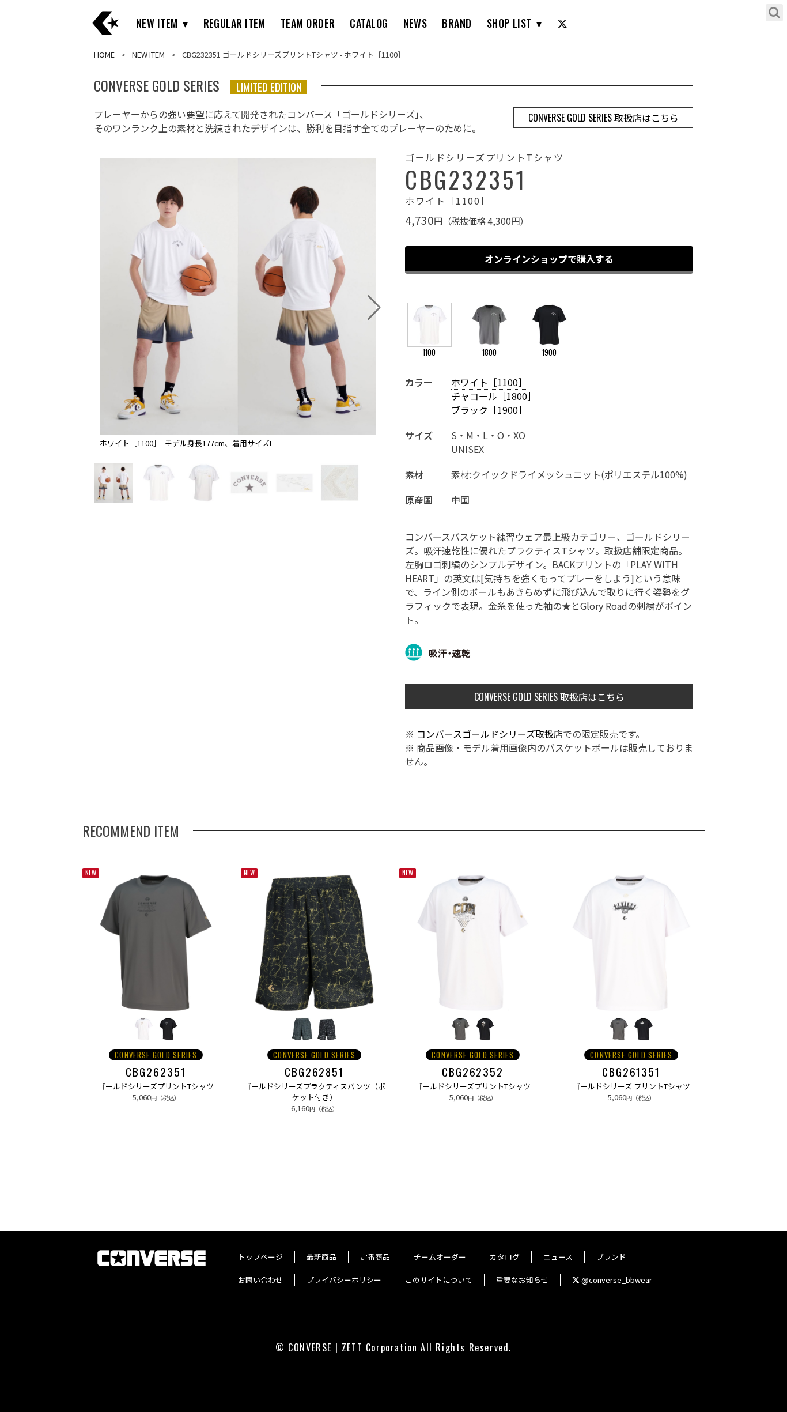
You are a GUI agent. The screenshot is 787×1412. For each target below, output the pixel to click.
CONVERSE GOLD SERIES (156, 1054)
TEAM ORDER (308, 23)
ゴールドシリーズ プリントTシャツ (631, 1086)
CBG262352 (473, 1072)
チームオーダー (440, 1256)
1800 (489, 352)
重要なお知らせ (522, 1279)
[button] (374, 307)
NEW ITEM (157, 23)
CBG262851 (314, 1072)
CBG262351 (156, 1072)
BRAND (456, 23)
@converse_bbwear (616, 1279)
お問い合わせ (260, 1279)
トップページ (260, 1256)
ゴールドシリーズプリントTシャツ (156, 1086)
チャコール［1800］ (493, 396)
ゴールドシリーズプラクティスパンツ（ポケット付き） (314, 1092)
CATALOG (369, 23)
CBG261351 (631, 1072)
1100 (429, 352)
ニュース (558, 1256)
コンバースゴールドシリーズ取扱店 (490, 734)
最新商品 (321, 1256)
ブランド (611, 1256)
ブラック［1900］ (489, 410)
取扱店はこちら (603, 117)
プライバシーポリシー (344, 1279)
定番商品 (375, 1256)
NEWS (415, 23)
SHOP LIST (509, 23)
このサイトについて (438, 1279)
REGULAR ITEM (234, 23)
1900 (549, 352)
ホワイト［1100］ (489, 382)
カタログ (505, 1256)
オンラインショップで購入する (549, 259)
